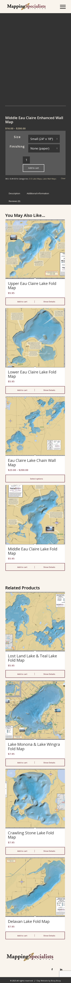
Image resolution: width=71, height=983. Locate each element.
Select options (36, 478)
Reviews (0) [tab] (14, 201)
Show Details (49, 301)
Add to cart (33, 168)
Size (17, 137)
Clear (63, 178)
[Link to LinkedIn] (61, 969)
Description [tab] (14, 193)
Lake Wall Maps (49, 178)
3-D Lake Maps (35, 178)
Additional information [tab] (38, 193)
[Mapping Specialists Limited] (29, 6)
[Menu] (61, 6)
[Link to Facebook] (52, 969)
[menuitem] (61, 6)
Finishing (17, 146)
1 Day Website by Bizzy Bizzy (48, 980)
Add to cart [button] (22, 301)
